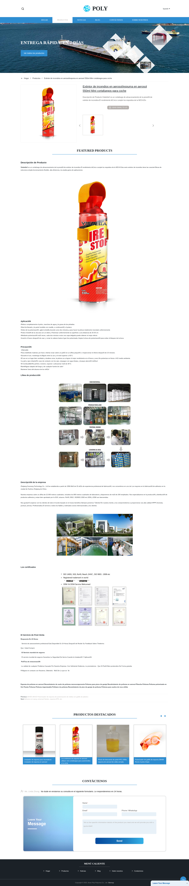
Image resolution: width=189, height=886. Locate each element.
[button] (23, 9)
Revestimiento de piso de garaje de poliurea (84, 687)
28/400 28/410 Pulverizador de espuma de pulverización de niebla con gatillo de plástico (57, 697)
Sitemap (111, 882)
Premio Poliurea (29, 687)
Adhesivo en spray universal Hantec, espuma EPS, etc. (43, 699)
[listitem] (94, 124)
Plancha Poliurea (142, 684)
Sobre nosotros (140, 20)
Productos (62, 20)
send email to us (119, 107)
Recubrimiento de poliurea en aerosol (122, 684)
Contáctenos (116, 20)
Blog (97, 20)
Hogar (44, 20)
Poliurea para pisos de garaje (96, 684)
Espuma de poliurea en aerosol (32, 684)
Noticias (81, 20)
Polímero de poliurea (60, 687)
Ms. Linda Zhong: (32, 791)
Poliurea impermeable (44, 687)
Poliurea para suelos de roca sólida (115, 687)
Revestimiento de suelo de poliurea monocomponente (64, 684)
